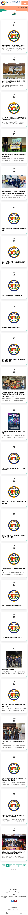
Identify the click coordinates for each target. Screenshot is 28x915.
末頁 (24, 865)
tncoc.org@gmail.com (15, 891)
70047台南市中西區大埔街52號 (15, 892)
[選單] (24, 3)
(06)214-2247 (16, 889)
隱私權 (18, 909)
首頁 (19, 7)
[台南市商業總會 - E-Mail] (12, 901)
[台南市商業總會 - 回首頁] (10, 3)
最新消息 (22, 7)
